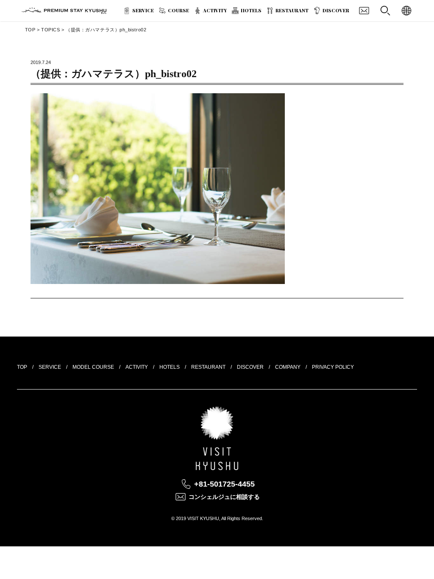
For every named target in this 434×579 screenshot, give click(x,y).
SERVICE (143, 10)
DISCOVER (336, 10)
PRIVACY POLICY (333, 367)
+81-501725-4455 (224, 484)
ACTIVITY (215, 10)
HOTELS (251, 10)
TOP (30, 29)
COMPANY (287, 367)
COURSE (178, 10)
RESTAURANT (292, 10)
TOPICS (50, 29)
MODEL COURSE (93, 367)
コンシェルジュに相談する (224, 496)
